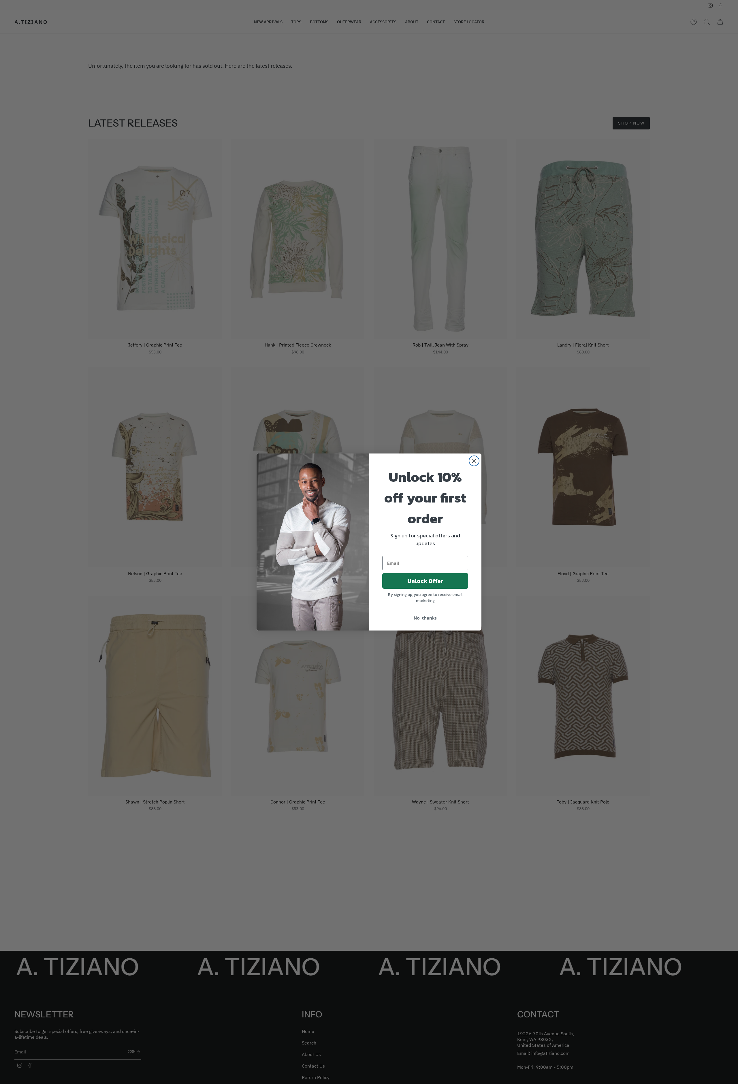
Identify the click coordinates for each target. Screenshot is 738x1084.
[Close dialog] (474, 461)
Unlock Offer (425, 581)
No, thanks (425, 617)
